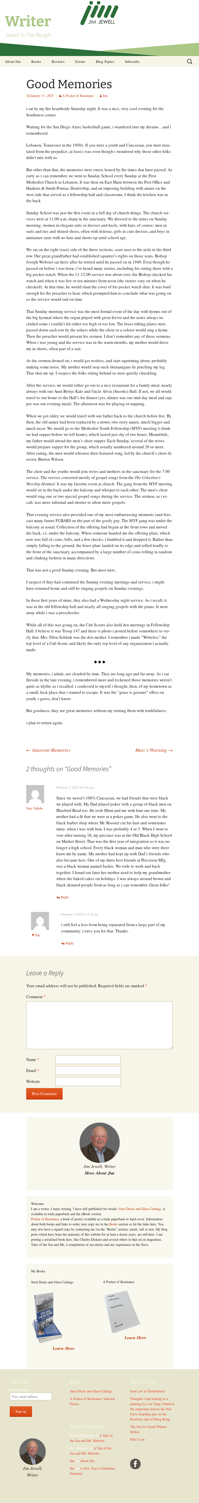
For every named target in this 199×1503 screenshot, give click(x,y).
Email (32, 1070)
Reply (65, 897)
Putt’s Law (137, 1439)
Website (33, 1081)
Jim (105, 95)
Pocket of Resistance (45, 1219)
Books (36, 61)
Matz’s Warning (154, 750)
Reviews (58, 61)
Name (32, 1059)
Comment (36, 996)
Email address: (20, 1390)
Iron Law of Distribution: (147, 1391)
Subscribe (132, 61)
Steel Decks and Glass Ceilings (140, 1208)
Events (80, 61)
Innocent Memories (48, 750)
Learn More (135, 1337)
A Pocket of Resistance (78, 95)
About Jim (13, 61)
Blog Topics (105, 61)
